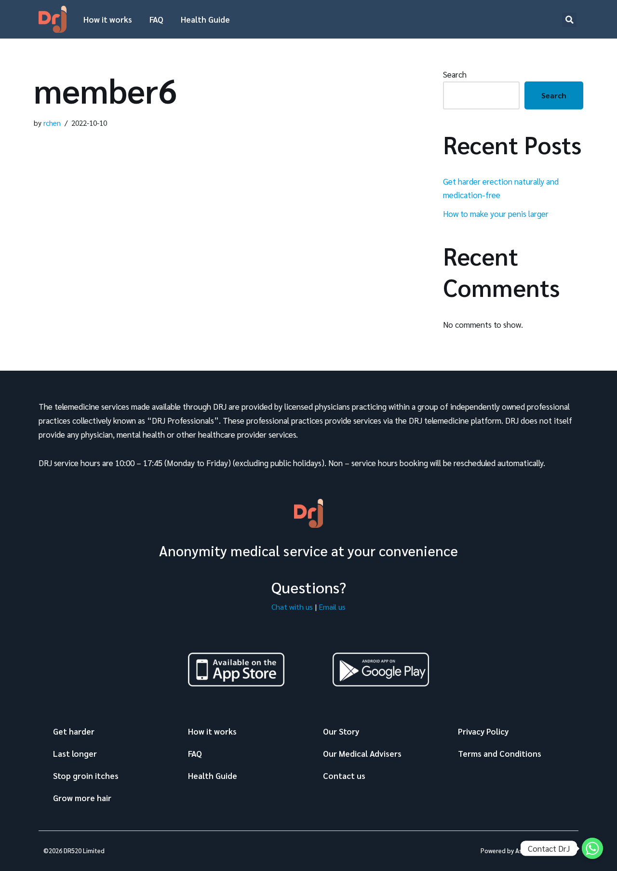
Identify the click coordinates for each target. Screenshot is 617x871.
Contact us (344, 775)
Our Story (341, 731)
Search (455, 74)
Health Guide (205, 19)
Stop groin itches (86, 775)
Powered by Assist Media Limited (527, 850)
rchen (52, 123)
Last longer (75, 753)
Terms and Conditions (499, 753)
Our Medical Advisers (362, 753)
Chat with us (292, 607)
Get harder (73, 731)
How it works (107, 19)
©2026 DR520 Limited (74, 850)
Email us (332, 607)
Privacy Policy (483, 731)
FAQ (156, 19)
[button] (569, 20)
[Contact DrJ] (592, 848)
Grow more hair (82, 797)
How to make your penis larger (496, 213)
